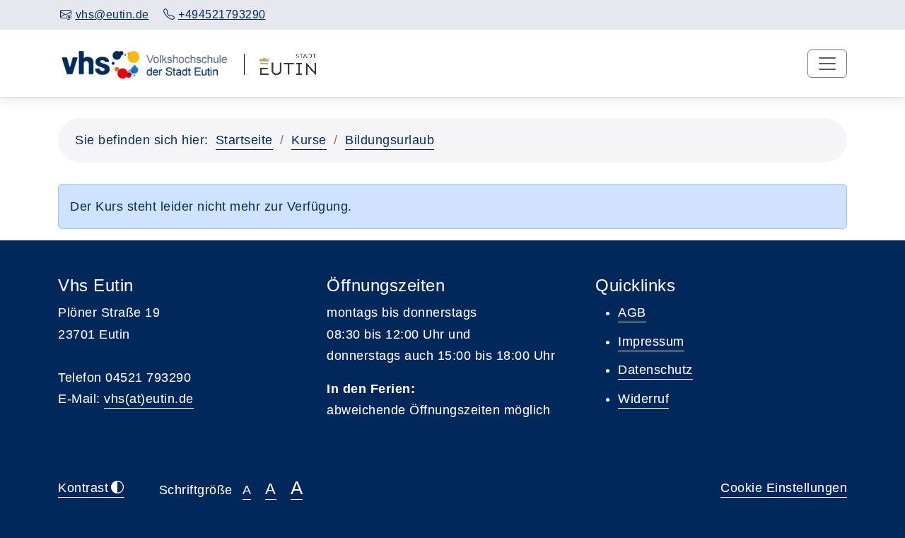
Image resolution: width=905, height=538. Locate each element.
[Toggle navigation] (827, 63)
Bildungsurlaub (389, 140)
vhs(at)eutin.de (149, 399)
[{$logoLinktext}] (144, 63)
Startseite (244, 140)
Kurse (309, 140)
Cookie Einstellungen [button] (783, 488)
